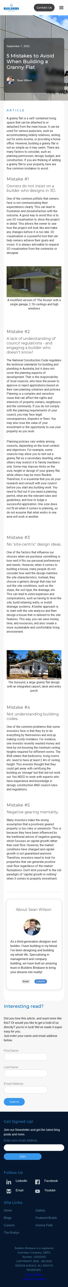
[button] (61, 7)
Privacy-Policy (34, 1274)
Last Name (11, 1067)
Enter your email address (20, 1140)
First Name (11, 1050)
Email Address (13, 1083)
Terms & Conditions (34, 1278)
